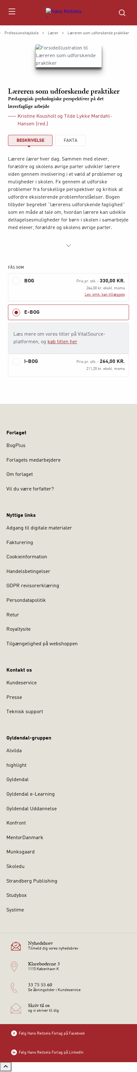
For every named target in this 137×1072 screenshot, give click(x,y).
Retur (12, 615)
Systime (15, 910)
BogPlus (15, 445)
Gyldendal (17, 779)
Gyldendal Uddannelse (31, 809)
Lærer (53, 33)
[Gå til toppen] (5, 1066)
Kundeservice (21, 683)
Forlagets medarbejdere (33, 460)
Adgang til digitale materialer (39, 528)
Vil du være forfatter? (30, 489)
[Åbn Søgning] (122, 13)
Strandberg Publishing (31, 881)
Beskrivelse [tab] (30, 140)
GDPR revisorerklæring (32, 586)
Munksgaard (20, 852)
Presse (14, 697)
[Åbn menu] (11, 13)
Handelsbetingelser (28, 571)
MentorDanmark (24, 837)
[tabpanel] (68, 202)
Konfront (16, 823)
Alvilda (14, 750)
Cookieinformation (26, 557)
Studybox (16, 895)
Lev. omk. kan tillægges (105, 295)
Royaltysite (18, 629)
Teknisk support (24, 711)
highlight (16, 765)
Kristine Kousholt (37, 116)
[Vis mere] (68, 245)
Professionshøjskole (21, 33)
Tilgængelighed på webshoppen (42, 644)
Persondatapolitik (26, 600)
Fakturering (19, 542)
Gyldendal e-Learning (30, 794)
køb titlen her (62, 342)
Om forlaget (19, 474)
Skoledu (15, 866)
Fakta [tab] (70, 140)
